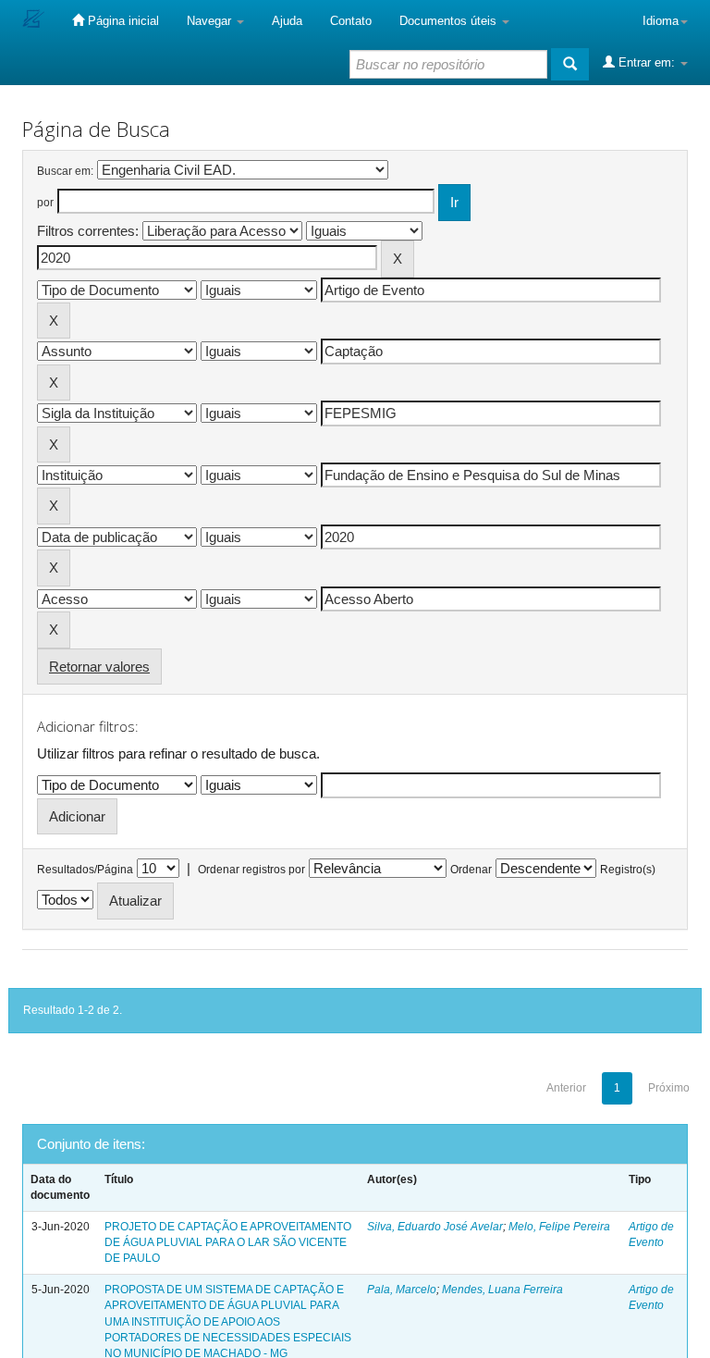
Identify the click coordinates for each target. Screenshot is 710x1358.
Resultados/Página (85, 869)
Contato (351, 21)
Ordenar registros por (251, 869)
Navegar (211, 21)
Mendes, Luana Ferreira (502, 1289)
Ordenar (471, 869)
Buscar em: (65, 171)
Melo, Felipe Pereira (559, 1226)
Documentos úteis (449, 21)
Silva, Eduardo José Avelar (435, 1226)
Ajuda (287, 21)
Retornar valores (99, 666)
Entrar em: (647, 62)
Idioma (661, 21)
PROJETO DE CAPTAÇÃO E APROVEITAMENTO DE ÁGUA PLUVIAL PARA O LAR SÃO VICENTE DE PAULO (227, 1242)
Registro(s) (627, 869)
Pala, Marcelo (401, 1289)
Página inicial (121, 21)
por (45, 202)
